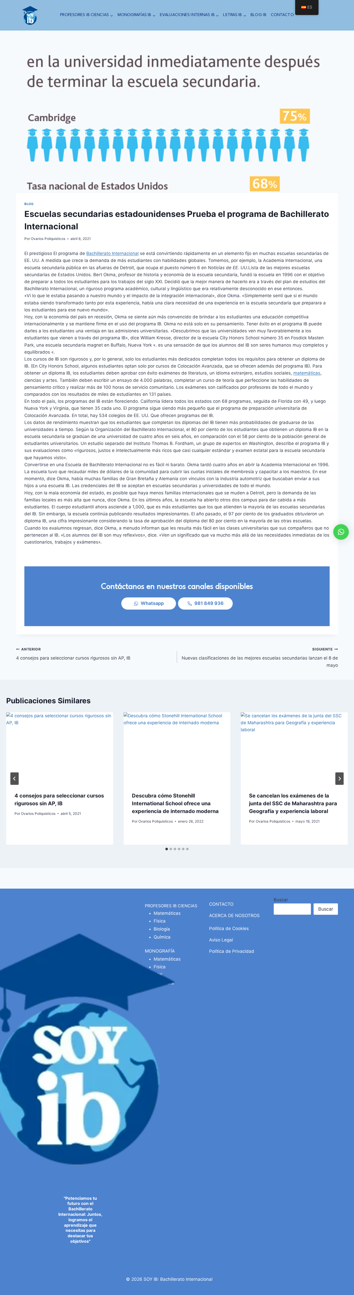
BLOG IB (258, 15)
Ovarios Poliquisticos (48, 239)
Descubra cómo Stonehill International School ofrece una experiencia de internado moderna (175, 803)
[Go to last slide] (14, 778)
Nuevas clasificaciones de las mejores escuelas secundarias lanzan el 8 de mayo (260, 657)
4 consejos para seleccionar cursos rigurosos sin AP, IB (73, 654)
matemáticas (306, 373)
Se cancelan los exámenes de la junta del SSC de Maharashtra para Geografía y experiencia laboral (293, 803)
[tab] (166, 849)
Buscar (281, 899)
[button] (341, 532)
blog (28, 204)
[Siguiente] (339, 778)
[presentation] (59, 748)
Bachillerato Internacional (112, 253)
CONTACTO (282, 15)
